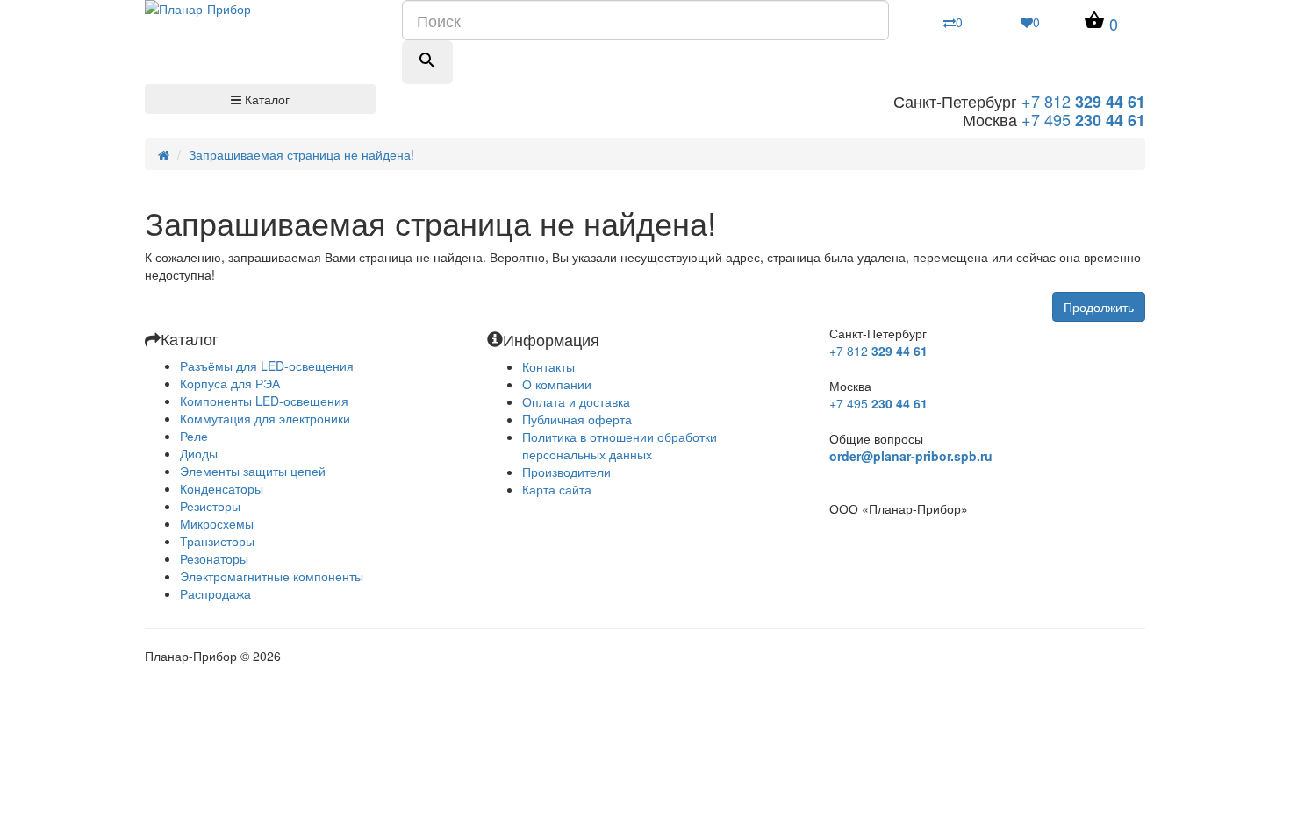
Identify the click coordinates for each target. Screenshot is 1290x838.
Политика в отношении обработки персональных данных (619, 445)
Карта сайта (556, 489)
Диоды (199, 453)
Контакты (548, 366)
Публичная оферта (577, 419)
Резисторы (210, 506)
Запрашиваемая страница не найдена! (301, 154)
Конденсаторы (221, 488)
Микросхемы (217, 523)
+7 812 (1083, 100)
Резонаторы (214, 558)
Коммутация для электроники (265, 418)
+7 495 (1083, 119)
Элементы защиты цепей (253, 470)
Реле (194, 435)
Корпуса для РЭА (230, 383)
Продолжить (1099, 307)
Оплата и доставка (576, 401)
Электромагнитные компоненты (271, 576)
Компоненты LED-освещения (264, 400)
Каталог (265, 99)
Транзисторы (217, 541)
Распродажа (215, 593)
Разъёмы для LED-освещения (267, 365)
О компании (556, 384)
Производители (566, 471)
